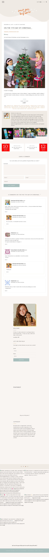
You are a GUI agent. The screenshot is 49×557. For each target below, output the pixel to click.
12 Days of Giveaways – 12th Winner (7, 133)
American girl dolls (31, 108)
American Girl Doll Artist (17, 215)
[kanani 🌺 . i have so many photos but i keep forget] (12, 506)
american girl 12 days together (11, 106)
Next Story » (32, 145)
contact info (16, 337)
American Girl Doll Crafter (17, 200)
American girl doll (35, 106)
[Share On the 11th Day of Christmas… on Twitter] (24, 102)
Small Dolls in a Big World (19, 550)
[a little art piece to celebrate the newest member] (36, 482)
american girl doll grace (34, 107)
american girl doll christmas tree (19, 107)
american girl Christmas (24, 106)
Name (14, 353)
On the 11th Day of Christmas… (18, 28)
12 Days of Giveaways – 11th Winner (19, 133)
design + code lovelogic (36, 550)
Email (14, 348)
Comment (6, 163)
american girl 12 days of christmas (22, 105)
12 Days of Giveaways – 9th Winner (41, 133)
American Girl (10, 105)
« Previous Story (16, 145)
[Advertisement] (24, 374)
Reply (6, 211)
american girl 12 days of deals (37, 105)
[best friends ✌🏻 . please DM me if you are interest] (36, 506)
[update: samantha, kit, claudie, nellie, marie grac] (12, 482)
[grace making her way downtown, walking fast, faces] (12, 530)
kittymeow (13, 232)
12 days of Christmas (19, 24)
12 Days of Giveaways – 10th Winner (30, 133)
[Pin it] (25, 102)
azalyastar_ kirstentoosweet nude (11, 31)
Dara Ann (18, 113)
